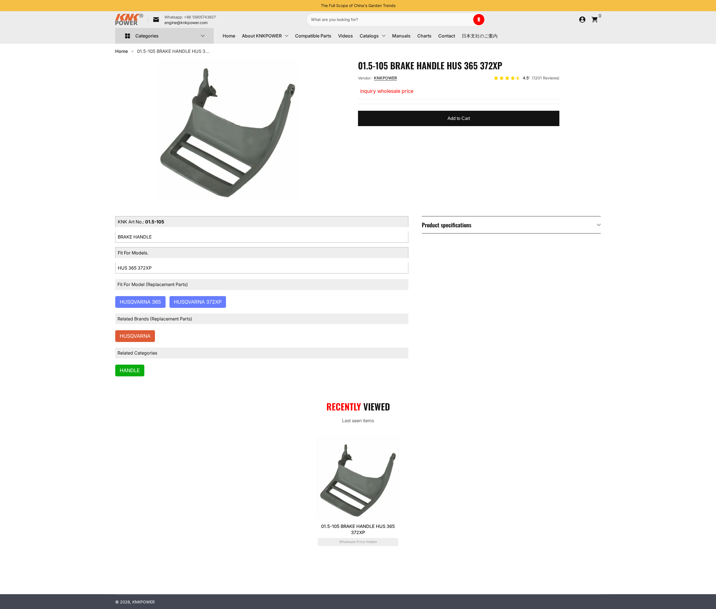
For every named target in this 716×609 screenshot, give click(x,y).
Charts (424, 36)
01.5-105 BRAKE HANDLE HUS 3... (173, 51)
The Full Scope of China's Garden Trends (358, 5)
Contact (446, 36)
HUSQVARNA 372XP (198, 302)
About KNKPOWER (262, 36)
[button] (478, 19)
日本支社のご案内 (480, 36)
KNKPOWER (385, 77)
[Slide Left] (316, 5)
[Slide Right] (399, 5)
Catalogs (369, 36)
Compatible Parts (313, 36)
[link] (182, 19)
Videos (345, 36)
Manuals (401, 36)
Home (229, 36)
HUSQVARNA (135, 336)
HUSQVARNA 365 (140, 302)
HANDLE (130, 370)
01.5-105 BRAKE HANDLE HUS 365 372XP (358, 529)
